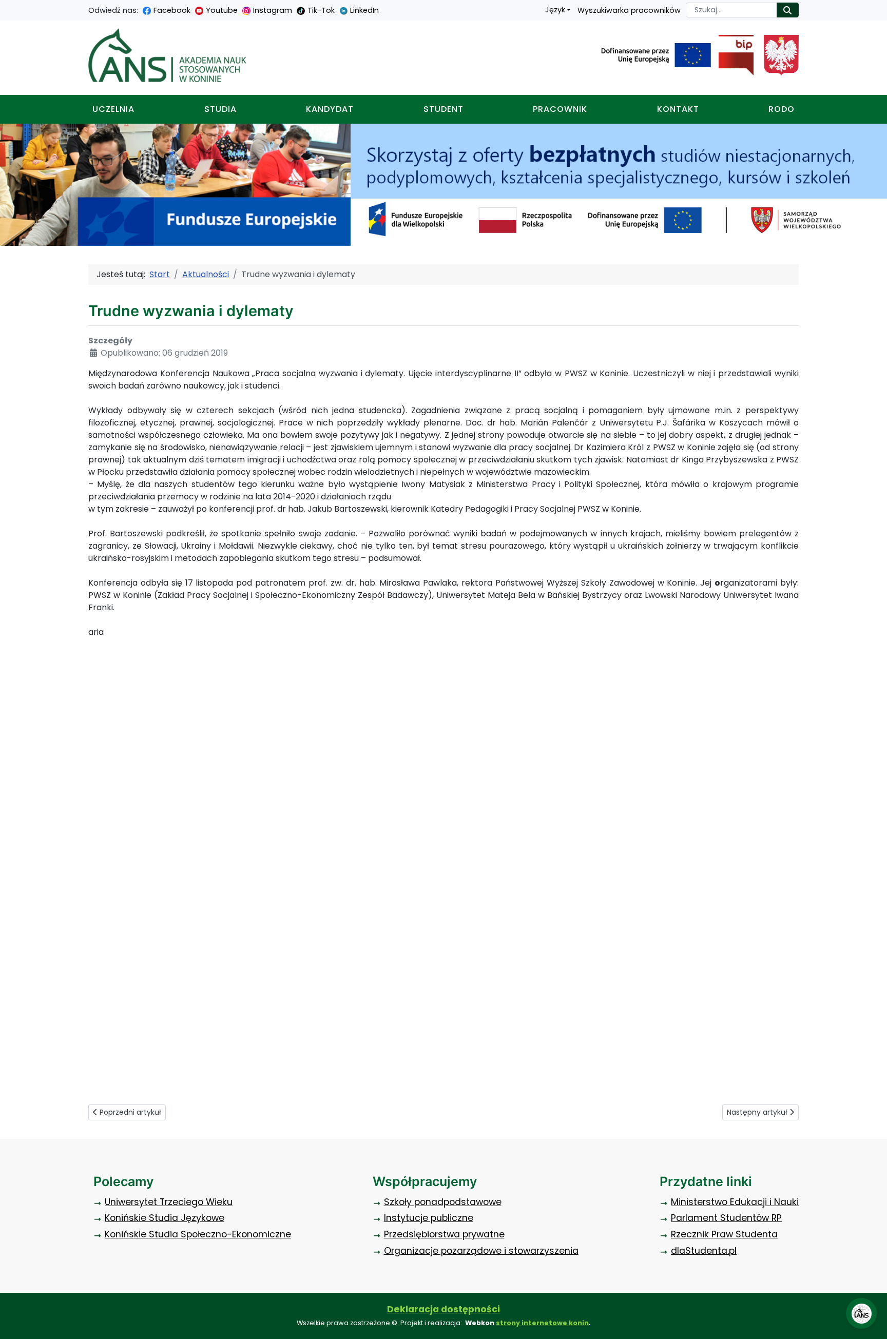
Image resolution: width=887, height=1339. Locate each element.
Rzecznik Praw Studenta (724, 1234)
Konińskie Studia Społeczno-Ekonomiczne (198, 1234)
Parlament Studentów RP (726, 1218)
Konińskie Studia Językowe (164, 1218)
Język (555, 10)
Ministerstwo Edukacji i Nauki (735, 1202)
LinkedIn (364, 10)
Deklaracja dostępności (443, 1309)
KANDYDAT (330, 109)
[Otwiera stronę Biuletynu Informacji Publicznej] (732, 55)
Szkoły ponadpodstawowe (443, 1202)
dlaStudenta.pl (704, 1251)
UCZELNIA (113, 109)
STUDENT (443, 109)
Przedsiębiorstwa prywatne (444, 1234)
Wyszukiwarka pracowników (629, 10)
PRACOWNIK (560, 109)
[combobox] (731, 10)
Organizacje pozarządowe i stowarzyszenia (481, 1251)
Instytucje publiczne (428, 1218)
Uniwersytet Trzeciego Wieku (169, 1202)
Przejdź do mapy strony (7, 8)
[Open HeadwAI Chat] (861, 1313)
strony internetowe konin (542, 1322)
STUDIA (220, 109)
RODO (781, 109)
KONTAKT (678, 109)
